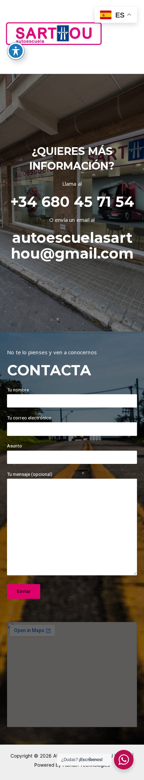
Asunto (14, 446)
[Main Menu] (130, 37)
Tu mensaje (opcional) (29, 474)
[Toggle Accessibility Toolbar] (15, 50)
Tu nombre (18, 389)
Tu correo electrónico (29, 417)
